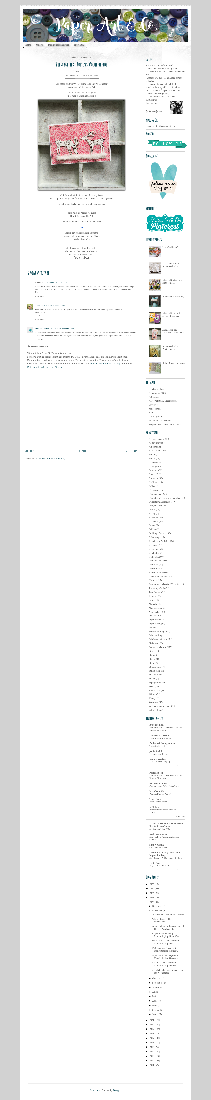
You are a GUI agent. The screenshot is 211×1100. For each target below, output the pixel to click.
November (157, 910)
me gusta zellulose (158, 783)
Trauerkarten (155, 674)
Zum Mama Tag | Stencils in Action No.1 (173, 331)
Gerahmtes (154, 552)
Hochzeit (153, 580)
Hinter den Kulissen (158, 576)
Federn (152, 525)
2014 (152, 1051)
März (155, 1005)
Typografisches (156, 682)
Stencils (152, 651)
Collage (152, 485)
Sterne (152, 654)
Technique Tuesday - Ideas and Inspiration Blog (164, 854)
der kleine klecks (42, 328)
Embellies (153, 517)
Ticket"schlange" (170, 246)
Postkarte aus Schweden (160, 738)
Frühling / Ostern (157, 533)
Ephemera (153, 521)
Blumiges (153, 466)
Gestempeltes (155, 560)
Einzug (152, 513)
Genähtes (153, 544)
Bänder (152, 474)
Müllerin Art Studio (159, 735)
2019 (152, 1028)
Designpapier (155, 493)
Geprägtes (153, 548)
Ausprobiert (154, 450)
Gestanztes (154, 556)
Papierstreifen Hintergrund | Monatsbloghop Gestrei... (165, 957)
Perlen (152, 627)
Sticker (152, 658)
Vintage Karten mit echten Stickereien (171, 314)
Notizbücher (154, 611)
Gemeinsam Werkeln (158, 540)
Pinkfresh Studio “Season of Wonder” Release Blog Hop (166, 729)
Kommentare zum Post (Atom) (50, 458)
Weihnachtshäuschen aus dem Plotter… (162, 811)
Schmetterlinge (156, 635)
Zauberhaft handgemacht (162, 743)
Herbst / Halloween (158, 572)
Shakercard (154, 643)
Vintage (152, 698)
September (157, 982)
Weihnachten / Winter (159, 706)
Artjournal (154, 396)
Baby (151, 454)
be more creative (157, 759)
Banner (152, 458)
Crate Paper (155, 863)
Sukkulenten (154, 670)
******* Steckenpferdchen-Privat (166, 823)
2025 (152, 888)
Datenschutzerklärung (58, 44)
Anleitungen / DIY (157, 392)
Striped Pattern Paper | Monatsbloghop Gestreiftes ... (167, 935)
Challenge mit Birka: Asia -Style (164, 786)
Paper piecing (155, 623)
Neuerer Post (31, 451)
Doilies (152, 509)
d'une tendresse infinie (159, 847)
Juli (154, 991)
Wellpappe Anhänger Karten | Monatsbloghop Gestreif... (165, 949)
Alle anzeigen (180, 766)
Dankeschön (154, 489)
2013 (152, 1056)
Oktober (156, 978)
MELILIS (154, 807)
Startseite (82, 451)
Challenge (153, 482)
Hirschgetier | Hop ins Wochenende (168, 914)
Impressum (79, 44)
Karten (152, 412)
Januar (155, 1014)
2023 (152, 897)
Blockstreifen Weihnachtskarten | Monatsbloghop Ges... (167, 942)
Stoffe (151, 662)
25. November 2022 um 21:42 (62, 328)
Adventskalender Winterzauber (170, 348)
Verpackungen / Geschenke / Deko (165, 424)
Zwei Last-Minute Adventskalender (170, 265)
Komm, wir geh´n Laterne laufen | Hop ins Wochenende (168, 927)
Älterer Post (132, 451)
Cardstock (153, 478)
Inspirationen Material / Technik (164, 584)
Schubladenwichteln (158, 639)
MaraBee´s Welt (157, 791)
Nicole (37, 305)
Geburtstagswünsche (158, 753)
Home (28, 44)
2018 (152, 1033)
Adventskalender (156, 438)
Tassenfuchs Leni (157, 745)
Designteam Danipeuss (159, 501)
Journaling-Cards (157, 588)
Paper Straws (155, 619)
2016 (152, 1042)
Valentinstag (154, 690)
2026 (152, 883)
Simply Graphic (157, 844)
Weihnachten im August (160, 793)
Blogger (117, 1090)
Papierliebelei (156, 772)
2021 (152, 1020)
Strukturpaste (155, 666)
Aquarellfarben (156, 442)
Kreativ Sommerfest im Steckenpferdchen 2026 (159, 827)
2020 (152, 1024)
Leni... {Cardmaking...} (159, 761)
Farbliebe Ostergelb (158, 801)
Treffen (152, 678)
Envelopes (153, 404)
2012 (152, 1060)
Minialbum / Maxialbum (160, 420)
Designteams (155, 505)
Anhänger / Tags (156, 389)
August (156, 987)
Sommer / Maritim (157, 647)
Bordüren (153, 470)
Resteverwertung (156, 631)
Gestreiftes (154, 568)
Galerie (39, 44)
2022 (152, 901)
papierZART (155, 751)
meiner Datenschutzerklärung (105, 363)
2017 (152, 1038)
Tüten (151, 686)
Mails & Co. (152, 120)
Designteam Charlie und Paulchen (164, 497)
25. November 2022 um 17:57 (53, 305)
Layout (152, 599)
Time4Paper (155, 799)
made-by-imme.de (158, 834)
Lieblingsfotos (155, 416)
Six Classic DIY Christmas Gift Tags (165, 857)
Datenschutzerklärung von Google (44, 367)
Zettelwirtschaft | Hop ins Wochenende (163, 920)
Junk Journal (155, 408)
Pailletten (153, 615)
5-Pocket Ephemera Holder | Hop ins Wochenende (167, 971)
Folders (152, 529)
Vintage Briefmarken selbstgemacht (172, 281)
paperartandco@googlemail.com (161, 126)
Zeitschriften (155, 710)
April (155, 1000)
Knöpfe (152, 595)
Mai (154, 996)
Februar (156, 1009)
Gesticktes (153, 564)
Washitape (153, 702)
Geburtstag (154, 537)
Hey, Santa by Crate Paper (160, 865)
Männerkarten (155, 607)
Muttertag (153, 603)
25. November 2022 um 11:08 (55, 282)
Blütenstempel (156, 724)
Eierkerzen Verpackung (173, 296)
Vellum (152, 694)
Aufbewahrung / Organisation (163, 400)
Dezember (157, 905)
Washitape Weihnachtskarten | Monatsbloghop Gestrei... (165, 964)
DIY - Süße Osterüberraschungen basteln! (164, 838)
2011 (152, 1065)
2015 (152, 1046)
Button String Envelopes (173, 362)
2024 (152, 892)
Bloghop (153, 462)
